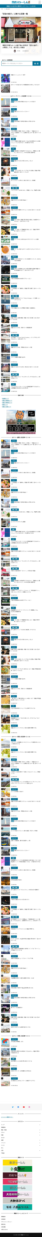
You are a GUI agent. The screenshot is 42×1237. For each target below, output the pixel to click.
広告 (2, 1150)
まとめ (2, 1137)
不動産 (2, 1153)
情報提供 (3, 1127)
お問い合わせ (4, 1229)
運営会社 (3, 1224)
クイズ (2, 1145)
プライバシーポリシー (6, 1222)
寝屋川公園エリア (6, 406)
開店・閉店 (4, 1130)
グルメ (2, 1132)
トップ (2, 1124)
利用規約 (3, 1219)
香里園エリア (5, 398)
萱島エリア (5, 404)
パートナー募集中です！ (7, 1117)
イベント (3, 1142)
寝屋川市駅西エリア (7, 400)
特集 (2, 1135)
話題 (2, 1140)
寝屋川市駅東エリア (7, 402)
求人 (2, 1148)
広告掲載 (3, 1227)
